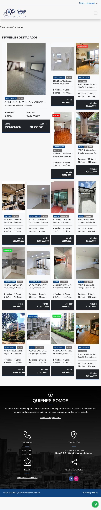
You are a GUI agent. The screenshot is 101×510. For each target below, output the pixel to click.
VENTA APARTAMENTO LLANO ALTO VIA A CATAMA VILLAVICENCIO (62, 351)
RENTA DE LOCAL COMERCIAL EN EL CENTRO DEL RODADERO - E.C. (62, 219)
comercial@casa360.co (27, 478)
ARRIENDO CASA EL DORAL (87, 219)
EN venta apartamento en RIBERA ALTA (62, 81)
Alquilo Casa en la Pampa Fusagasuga (38, 351)
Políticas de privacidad (50, 417)
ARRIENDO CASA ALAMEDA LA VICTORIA (62, 285)
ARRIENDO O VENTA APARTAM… (25, 101)
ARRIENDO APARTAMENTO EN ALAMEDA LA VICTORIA (62, 153)
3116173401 (27, 450)
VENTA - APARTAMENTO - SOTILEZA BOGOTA (13, 351)
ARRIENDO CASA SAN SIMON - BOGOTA (87, 150)
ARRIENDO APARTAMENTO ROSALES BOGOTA (87, 354)
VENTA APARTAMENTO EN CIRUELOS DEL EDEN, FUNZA (38, 285)
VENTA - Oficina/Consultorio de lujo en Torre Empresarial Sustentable (13, 219)
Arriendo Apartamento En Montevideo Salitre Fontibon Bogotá (87, 84)
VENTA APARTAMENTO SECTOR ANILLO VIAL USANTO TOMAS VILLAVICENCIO (13, 285)
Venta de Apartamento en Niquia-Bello (38, 219)
